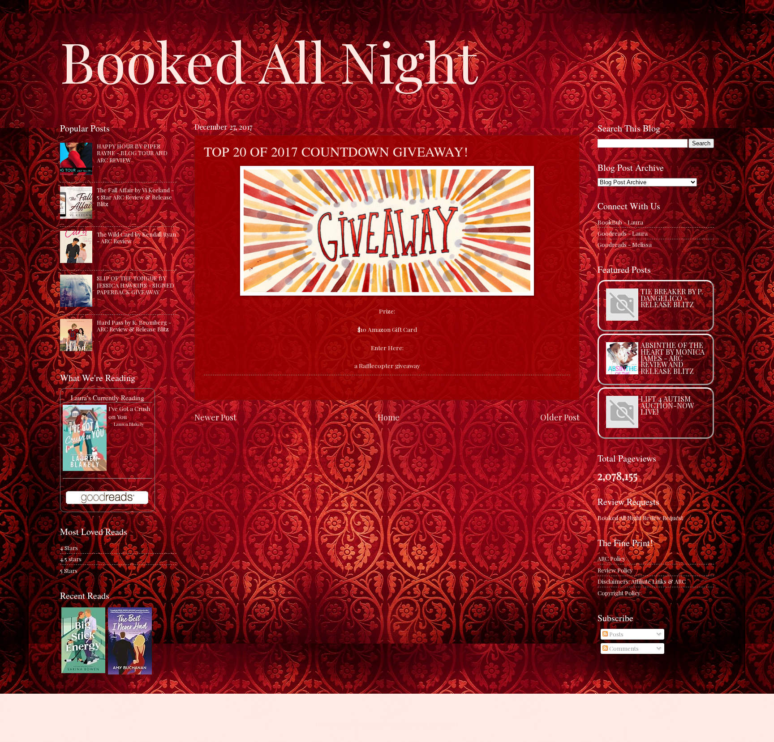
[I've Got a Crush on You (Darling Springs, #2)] (85, 468)
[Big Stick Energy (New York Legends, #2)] (83, 670)
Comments (623, 648)
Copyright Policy (619, 593)
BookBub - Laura (620, 222)
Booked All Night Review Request (640, 518)
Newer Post (215, 417)
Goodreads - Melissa (625, 244)
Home (389, 417)
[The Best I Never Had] (130, 672)
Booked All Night (268, 60)
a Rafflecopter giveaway (387, 365)
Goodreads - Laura (623, 233)
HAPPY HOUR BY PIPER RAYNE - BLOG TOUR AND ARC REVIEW (132, 153)
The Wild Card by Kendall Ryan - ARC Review (136, 237)
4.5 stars (71, 559)
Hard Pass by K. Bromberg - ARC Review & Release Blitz (134, 325)
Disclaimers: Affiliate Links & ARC (642, 581)
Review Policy (615, 570)
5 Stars (68, 570)
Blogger (447, 724)
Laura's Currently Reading (107, 397)
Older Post (560, 417)
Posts (616, 634)
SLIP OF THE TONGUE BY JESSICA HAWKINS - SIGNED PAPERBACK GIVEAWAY (135, 285)
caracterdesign (381, 724)
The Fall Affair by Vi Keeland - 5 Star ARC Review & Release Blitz (135, 197)
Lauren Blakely (129, 424)
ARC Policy (611, 558)
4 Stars (69, 547)
